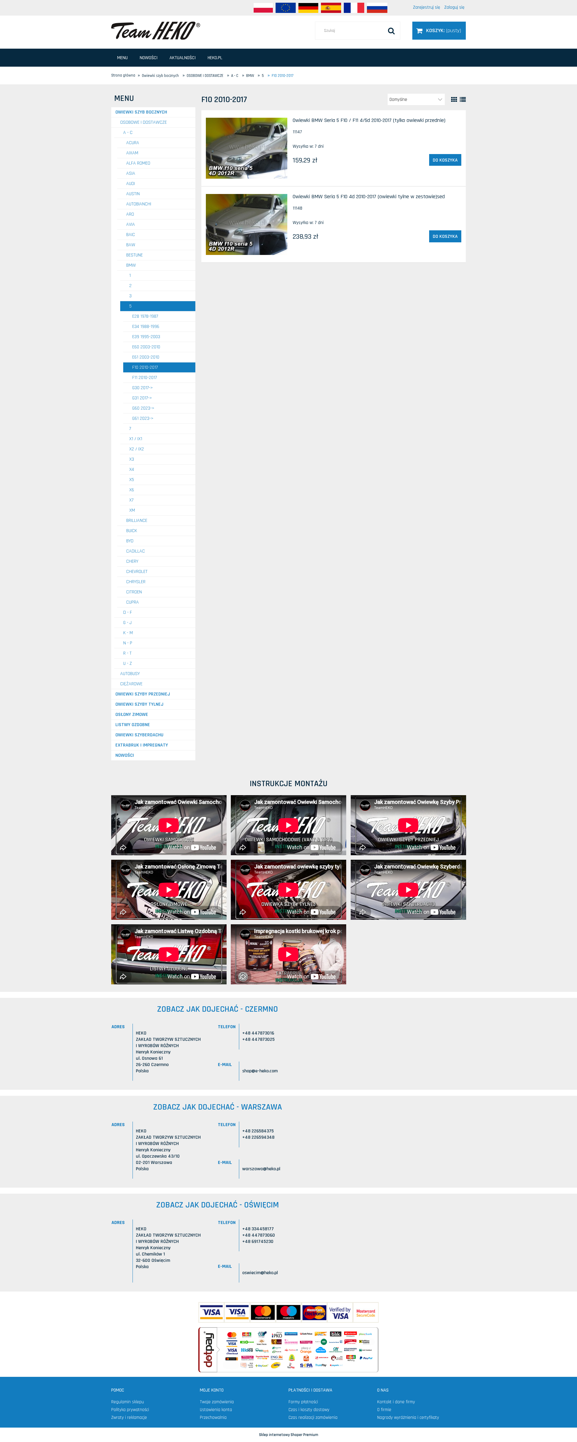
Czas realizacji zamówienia (312, 1417)
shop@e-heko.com (260, 1071)
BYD (129, 541)
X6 (131, 490)
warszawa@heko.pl (261, 1169)
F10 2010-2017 (145, 367)
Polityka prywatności (130, 1410)
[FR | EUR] (354, 8)
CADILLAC (135, 551)
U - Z (127, 663)
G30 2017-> (142, 388)
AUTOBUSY (130, 674)
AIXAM (132, 153)
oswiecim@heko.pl (260, 1273)
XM (132, 510)
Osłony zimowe (131, 714)
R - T (127, 653)
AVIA (130, 224)
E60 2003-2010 (146, 347)
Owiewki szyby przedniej (142, 694)
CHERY (132, 561)
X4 (131, 469)
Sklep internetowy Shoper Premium (288, 1434)
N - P (127, 643)
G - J (127, 623)
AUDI (130, 183)
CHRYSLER (135, 582)
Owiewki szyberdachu (139, 735)
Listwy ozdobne (132, 725)
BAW (130, 245)
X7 (131, 500)
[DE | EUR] (308, 8)
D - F (127, 612)
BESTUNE (134, 255)
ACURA (132, 143)
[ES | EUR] (331, 8)
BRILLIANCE (136, 520)
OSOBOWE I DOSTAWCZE (143, 122)
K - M (128, 633)
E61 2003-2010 (145, 357)
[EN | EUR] (286, 8)
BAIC (130, 235)
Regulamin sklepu (127, 1402)
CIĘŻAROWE (131, 684)
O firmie (384, 1410)
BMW (131, 265)
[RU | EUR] (377, 8)
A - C (128, 132)
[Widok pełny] (463, 100)
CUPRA (132, 602)
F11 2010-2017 (144, 377)
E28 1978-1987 (145, 316)
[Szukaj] (391, 31)
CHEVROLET (137, 571)
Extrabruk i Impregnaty (141, 745)
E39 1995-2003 (146, 337)
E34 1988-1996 (145, 326)
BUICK (131, 531)
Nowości (124, 755)
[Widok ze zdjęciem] (454, 100)
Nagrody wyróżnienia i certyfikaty (408, 1417)
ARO (130, 214)
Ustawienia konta (216, 1410)
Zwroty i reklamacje (129, 1417)
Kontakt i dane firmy (396, 1402)
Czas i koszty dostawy (308, 1410)
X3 (131, 459)
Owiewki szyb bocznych (141, 112)
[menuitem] (122, 58)
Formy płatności (303, 1402)
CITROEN (134, 592)
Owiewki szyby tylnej (139, 704)
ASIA (130, 173)
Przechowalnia (213, 1417)
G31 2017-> (142, 398)
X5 (131, 480)
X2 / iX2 (136, 449)
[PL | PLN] (263, 8)
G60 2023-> (143, 408)
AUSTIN (133, 194)
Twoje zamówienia (217, 1402)
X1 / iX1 (135, 439)
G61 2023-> (143, 418)
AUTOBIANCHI (138, 204)
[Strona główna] (155, 30)
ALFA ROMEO (138, 163)
